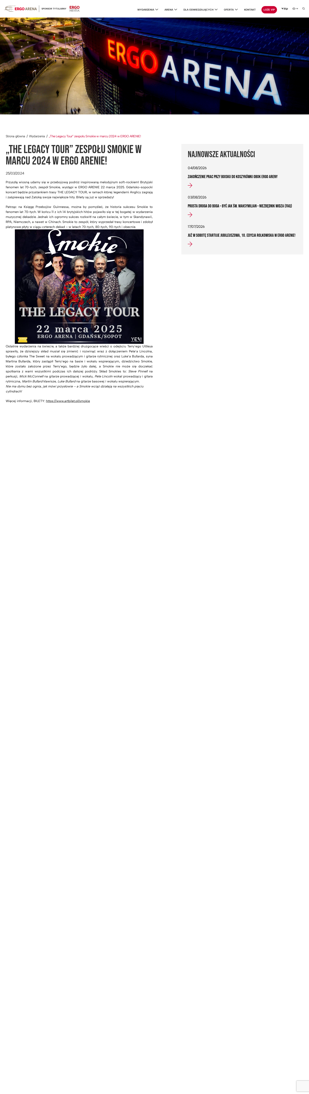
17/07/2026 (196, 226)
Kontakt (250, 9)
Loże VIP (269, 9)
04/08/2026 (197, 168)
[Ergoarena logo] (20, 8)
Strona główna (15, 136)
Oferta (229, 9)
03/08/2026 (197, 197)
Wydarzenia (145, 9)
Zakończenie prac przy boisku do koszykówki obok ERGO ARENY (233, 176)
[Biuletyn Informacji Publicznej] (284, 9)
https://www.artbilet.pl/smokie (68, 401)
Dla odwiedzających (198, 9)
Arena (169, 9)
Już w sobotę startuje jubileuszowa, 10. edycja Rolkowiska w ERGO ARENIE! (241, 235)
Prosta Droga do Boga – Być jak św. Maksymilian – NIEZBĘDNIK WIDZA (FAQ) (240, 206)
